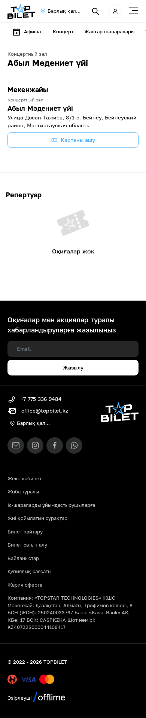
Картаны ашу (78, 140)
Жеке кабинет (24, 478)
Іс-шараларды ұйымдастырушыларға (51, 505)
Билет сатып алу (27, 545)
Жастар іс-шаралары (109, 31)
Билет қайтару (25, 532)
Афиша (32, 31)
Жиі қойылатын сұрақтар (37, 518)
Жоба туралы (23, 492)
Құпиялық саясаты (29, 571)
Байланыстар (23, 558)
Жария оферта (24, 585)
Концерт (63, 31)
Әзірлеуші (20, 698)
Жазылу (73, 367)
